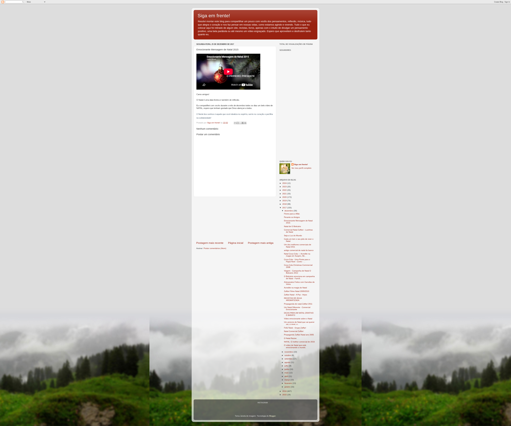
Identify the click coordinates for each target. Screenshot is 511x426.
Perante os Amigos (292, 217)
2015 (284, 395)
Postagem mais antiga (260, 243)
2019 (284, 201)
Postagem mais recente (209, 243)
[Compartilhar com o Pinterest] (245, 123)
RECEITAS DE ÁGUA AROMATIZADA (293, 299)
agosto (288, 362)
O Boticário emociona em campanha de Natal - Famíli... (299, 277)
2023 (284, 187)
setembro (289, 359)
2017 (284, 208)
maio (287, 373)
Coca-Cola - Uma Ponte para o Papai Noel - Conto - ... (297, 261)
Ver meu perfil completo (301, 168)
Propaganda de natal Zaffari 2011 (298, 304)
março (287, 380)
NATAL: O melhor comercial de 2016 (299, 342)
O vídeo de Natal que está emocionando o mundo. (295, 346)
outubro (288, 355)
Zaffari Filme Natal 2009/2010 (296, 291)
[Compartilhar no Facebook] (242, 123)
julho (287, 366)
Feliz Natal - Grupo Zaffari (295, 328)
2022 (284, 190)
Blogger (272, 416)
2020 (284, 197)
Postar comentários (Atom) (215, 248)
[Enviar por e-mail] (235, 123)
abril (287, 376)
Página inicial (235, 243)
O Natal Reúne (290, 338)
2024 (284, 183)
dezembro (289, 211)
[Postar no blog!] (237, 123)
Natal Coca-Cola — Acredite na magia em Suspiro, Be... (297, 255)
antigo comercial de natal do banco (299, 250)
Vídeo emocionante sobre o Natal (298, 319)
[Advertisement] (234, 219)
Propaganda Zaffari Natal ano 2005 (299, 335)
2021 (284, 194)
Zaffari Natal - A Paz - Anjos (295, 295)
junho (287, 369)
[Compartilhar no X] (240, 123)
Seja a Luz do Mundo (293, 236)
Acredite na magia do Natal (295, 288)
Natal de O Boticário (292, 226)
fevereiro (288, 383)
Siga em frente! (214, 15)
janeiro (288, 387)
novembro (289, 352)
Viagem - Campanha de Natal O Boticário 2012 (297, 272)
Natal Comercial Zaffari (293, 331)
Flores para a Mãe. (292, 214)
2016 (284, 391)
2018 (284, 204)
